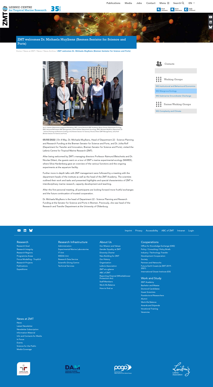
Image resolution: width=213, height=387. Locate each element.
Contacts (169, 63)
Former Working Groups (177, 104)
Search (177, 3)
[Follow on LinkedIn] (25, 230)
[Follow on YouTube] (19, 230)
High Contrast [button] (192, 9)
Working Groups (173, 79)
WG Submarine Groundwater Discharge (173, 96)
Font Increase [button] (164, 9)
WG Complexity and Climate (168, 111)
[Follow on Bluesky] (31, 230)
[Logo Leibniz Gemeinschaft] (181, 369)
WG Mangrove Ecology (166, 91)
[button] (191, 3)
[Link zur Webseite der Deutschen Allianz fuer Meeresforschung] (72, 369)
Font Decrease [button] (178, 9)
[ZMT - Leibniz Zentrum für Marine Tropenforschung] (31, 7)
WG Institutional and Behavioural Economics (175, 86)
